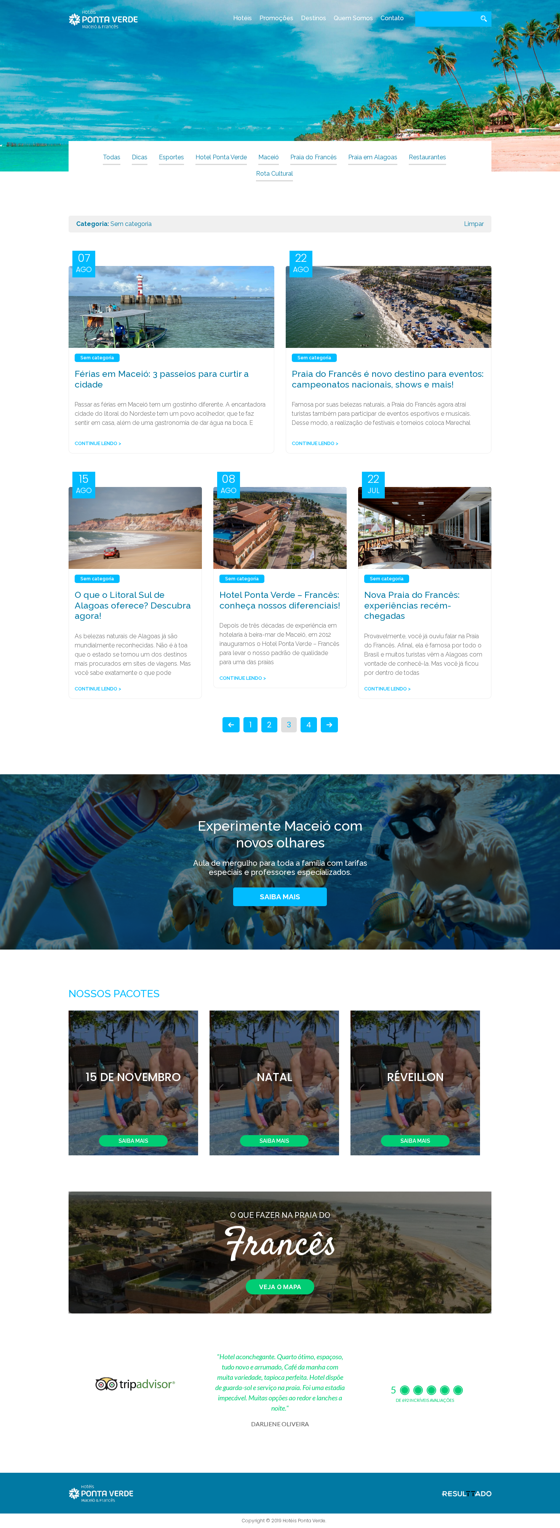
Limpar (474, 223)
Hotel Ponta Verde (221, 157)
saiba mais (280, 896)
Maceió (268, 157)
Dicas (139, 157)
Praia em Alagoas (372, 157)
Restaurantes (427, 157)
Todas (111, 157)
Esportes (171, 157)
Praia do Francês (313, 157)
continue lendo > (98, 443)
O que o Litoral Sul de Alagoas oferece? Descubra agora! (133, 605)
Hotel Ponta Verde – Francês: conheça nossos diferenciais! (279, 599)
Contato (392, 18)
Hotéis (242, 18)
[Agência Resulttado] (466, 1493)
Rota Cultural (274, 173)
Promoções (276, 18)
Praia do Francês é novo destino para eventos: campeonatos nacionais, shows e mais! (388, 378)
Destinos (313, 18)
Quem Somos (353, 18)
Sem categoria (97, 357)
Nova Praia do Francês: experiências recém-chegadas (412, 605)
